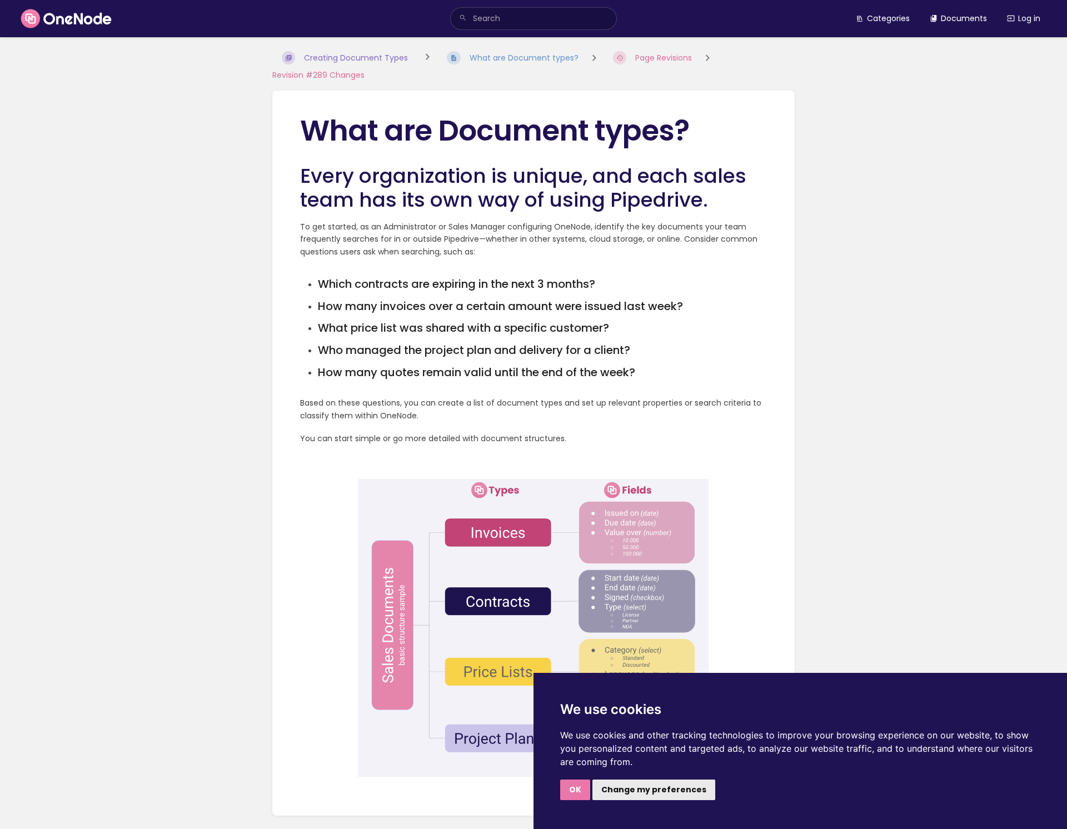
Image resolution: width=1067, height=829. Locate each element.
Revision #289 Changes (318, 75)
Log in (1029, 18)
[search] (533, 18)
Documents (964, 18)
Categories (888, 18)
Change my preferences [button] (653, 789)
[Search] (463, 18)
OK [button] (575, 789)
